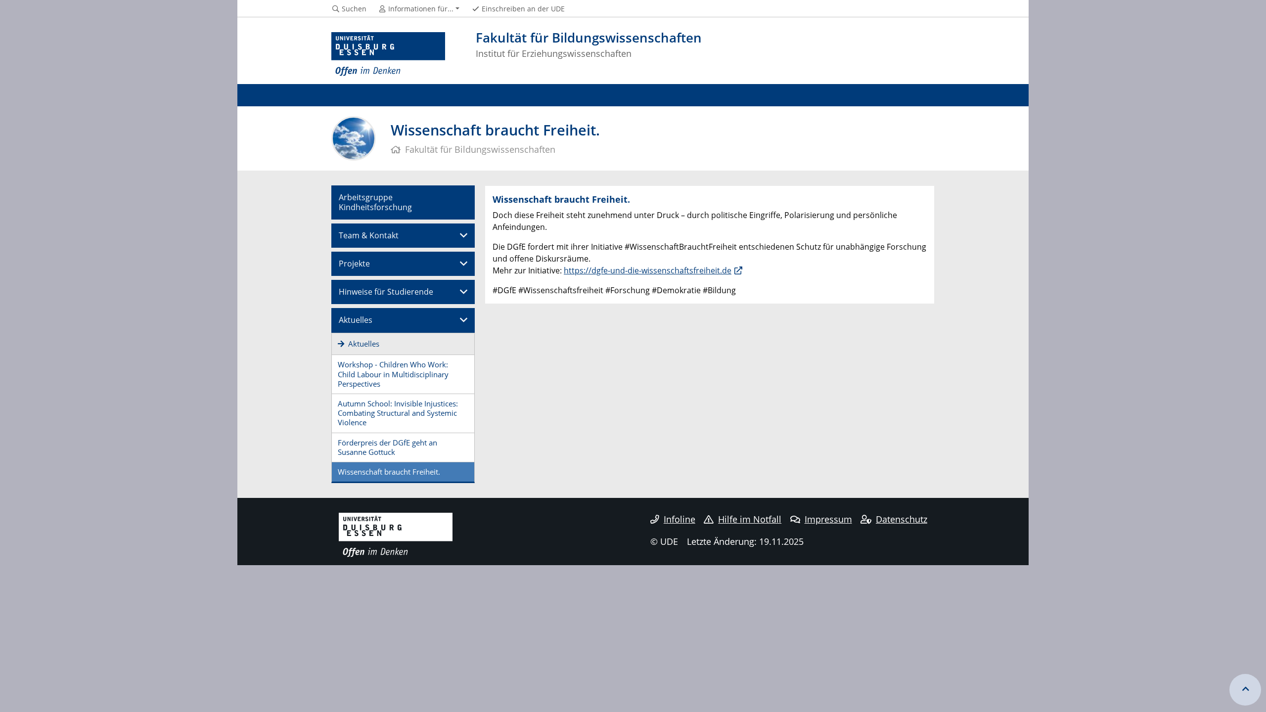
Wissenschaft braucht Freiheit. (389, 472)
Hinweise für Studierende (386, 291)
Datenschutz (901, 519)
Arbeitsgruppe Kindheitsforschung (375, 202)
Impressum (828, 519)
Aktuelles (355, 319)
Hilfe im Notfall (749, 519)
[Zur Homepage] (388, 54)
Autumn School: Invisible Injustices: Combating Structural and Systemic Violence (398, 413)
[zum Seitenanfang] (1245, 690)
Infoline (679, 519)
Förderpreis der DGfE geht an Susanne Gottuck (387, 447)
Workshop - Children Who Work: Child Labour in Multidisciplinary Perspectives (393, 373)
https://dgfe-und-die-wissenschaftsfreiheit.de (647, 270)
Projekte (354, 263)
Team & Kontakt (369, 235)
